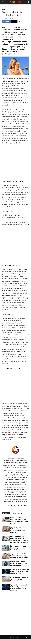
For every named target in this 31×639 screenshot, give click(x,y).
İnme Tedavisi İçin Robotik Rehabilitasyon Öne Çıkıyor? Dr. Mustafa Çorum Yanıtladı (19, 548)
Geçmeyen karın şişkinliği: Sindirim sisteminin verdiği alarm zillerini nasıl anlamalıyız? (19, 555)
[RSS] (19, 506)
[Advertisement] (15, 162)
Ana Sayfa (4, 7)
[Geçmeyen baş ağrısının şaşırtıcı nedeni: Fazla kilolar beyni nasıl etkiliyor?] (6, 563)
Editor (7, 19)
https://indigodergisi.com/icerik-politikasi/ (15, 458)
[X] (22, 506)
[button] (2, 2)
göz (12, 265)
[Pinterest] (15, 506)
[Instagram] (9, 506)
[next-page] (5, 595)
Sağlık (9, 7)
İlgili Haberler (6, 513)
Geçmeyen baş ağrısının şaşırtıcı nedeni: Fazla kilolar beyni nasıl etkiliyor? (19, 563)
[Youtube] (25, 506)
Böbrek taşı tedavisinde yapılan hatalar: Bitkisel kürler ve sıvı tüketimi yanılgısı (19, 571)
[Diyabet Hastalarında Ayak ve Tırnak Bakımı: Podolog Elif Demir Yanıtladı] (6, 579)
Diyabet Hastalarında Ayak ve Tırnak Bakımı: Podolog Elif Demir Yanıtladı (19, 579)
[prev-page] (3, 595)
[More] (19, 21)
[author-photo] (15, 453)
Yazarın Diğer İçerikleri (16, 513)
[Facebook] (5, 506)
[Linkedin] (12, 506)
